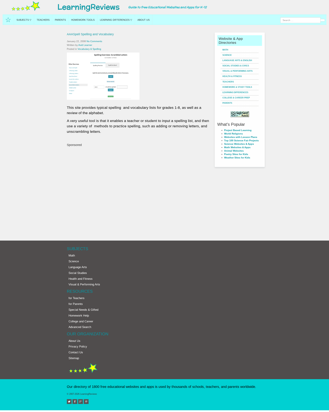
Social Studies (78, 273)
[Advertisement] (139, 192)
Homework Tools (83, 19)
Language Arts (78, 267)
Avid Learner (85, 45)
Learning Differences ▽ (116, 19)
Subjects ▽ (23, 19)
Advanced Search (80, 327)
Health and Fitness (81, 278)
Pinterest (88, 400)
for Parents (76, 304)
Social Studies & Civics (235, 66)
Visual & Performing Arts (237, 71)
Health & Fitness (232, 76)
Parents (60, 19)
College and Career (81, 321)
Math (225, 50)
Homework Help (79, 315)
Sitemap (74, 358)
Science (227, 55)
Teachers (43, 19)
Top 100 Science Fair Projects (241, 140)
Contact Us (76, 352)
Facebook (76, 400)
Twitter (71, 400)
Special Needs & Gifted (83, 309)
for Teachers (76, 298)
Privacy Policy (78, 346)
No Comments (94, 41)
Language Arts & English (237, 60)
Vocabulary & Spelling (89, 49)
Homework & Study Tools (237, 87)
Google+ (82, 400)
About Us (143, 19)
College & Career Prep (236, 97)
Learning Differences (235, 92)
